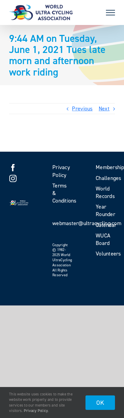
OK (100, 403)
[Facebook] (13, 168)
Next (104, 108)
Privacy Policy (36, 410)
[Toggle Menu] (110, 12)
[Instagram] (13, 178)
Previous (82, 108)
